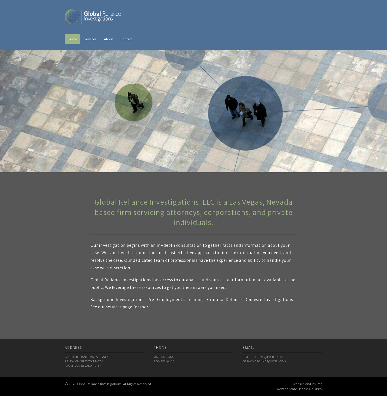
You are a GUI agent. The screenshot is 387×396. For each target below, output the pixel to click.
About (108, 39)
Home (72, 39)
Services (90, 39)
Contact (126, 39)
